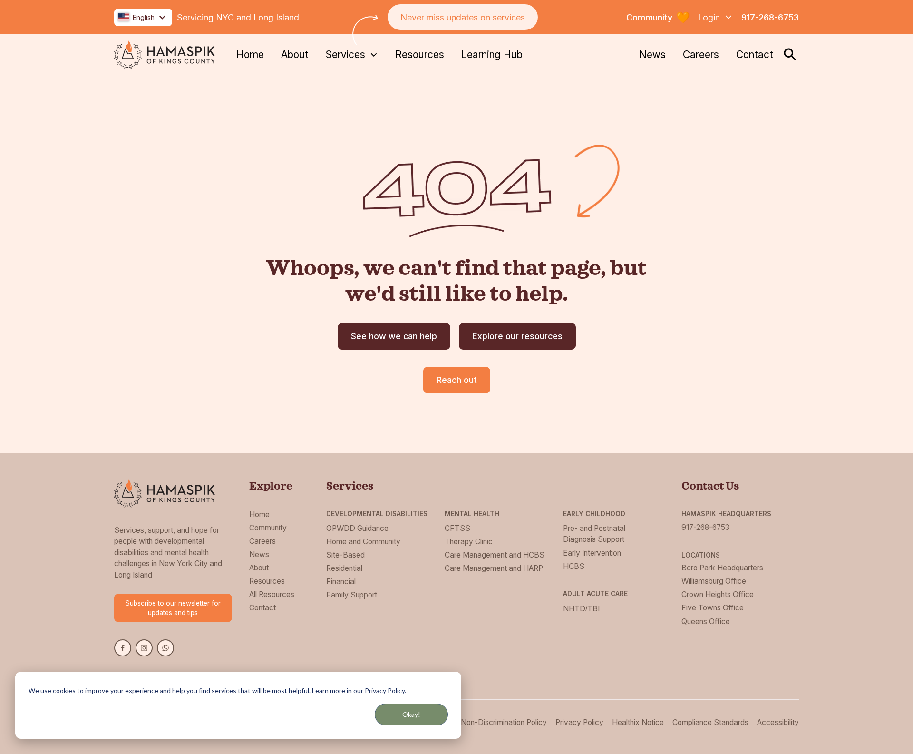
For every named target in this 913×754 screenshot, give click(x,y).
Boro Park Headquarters (722, 567)
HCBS (573, 566)
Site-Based (345, 554)
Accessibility (778, 722)
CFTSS (457, 528)
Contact (754, 54)
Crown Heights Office (717, 594)
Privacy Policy (579, 722)
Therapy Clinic (469, 541)
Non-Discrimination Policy (504, 722)
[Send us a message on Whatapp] (165, 647)
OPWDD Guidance (357, 528)
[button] (143, 17)
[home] (164, 54)
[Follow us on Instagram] (144, 647)
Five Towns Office (712, 607)
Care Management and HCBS (494, 554)
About (295, 54)
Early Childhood (594, 514)
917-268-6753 (770, 17)
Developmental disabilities (376, 514)
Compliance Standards (710, 722)
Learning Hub (492, 54)
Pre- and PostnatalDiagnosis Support (594, 534)
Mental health (472, 514)
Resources (419, 54)
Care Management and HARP (494, 568)
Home (250, 54)
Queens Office (705, 621)
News (652, 54)
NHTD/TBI (581, 608)
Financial (341, 581)
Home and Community (363, 541)
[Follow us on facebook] (122, 647)
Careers (701, 54)
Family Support (351, 594)
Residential (344, 568)
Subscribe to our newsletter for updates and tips (173, 608)
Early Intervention (592, 553)
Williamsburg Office (713, 581)
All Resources (271, 594)
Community (268, 527)
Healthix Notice (638, 722)
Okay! (411, 714)
